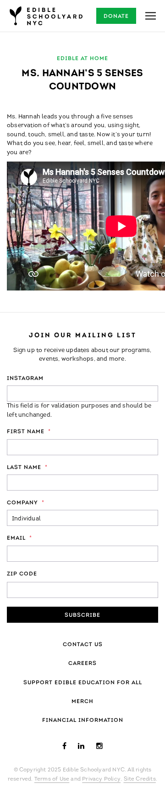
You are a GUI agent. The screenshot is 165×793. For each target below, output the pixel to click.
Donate (116, 16)
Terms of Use (51, 779)
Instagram (25, 378)
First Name (29, 432)
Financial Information (82, 720)
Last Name (27, 467)
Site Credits (140, 779)
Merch (83, 701)
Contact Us (83, 645)
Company (25, 503)
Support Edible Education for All (82, 683)
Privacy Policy (101, 779)
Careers (82, 663)
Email (19, 538)
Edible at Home (82, 58)
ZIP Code (22, 574)
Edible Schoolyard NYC (45, 15)
